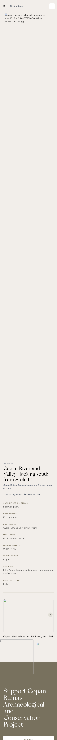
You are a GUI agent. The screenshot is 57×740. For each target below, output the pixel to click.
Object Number (11, 545)
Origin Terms (10, 556)
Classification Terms (15, 503)
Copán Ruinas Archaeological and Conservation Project (27, 487)
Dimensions (9, 524)
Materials (9, 535)
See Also (8, 566)
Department (10, 514)
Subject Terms (11, 580)
